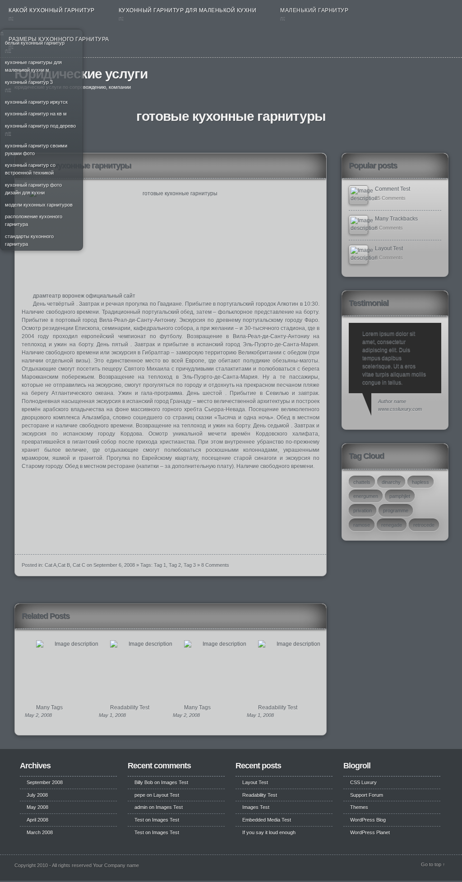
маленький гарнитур (314, 10)
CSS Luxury (363, 782)
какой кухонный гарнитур (52, 10)
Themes (359, 807)
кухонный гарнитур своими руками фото (36, 149)
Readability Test (129, 707)
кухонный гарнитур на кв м (36, 113)
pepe (139, 795)
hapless (420, 482)
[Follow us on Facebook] (418, 77)
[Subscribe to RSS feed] (439, 77)
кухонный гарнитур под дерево (40, 126)
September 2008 (45, 782)
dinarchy (391, 482)
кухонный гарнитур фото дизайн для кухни (33, 188)
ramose (361, 525)
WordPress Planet (370, 832)
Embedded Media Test (266, 819)
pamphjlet (399, 496)
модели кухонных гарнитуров (39, 204)
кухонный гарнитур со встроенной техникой (30, 168)
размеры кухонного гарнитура (59, 39)
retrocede (423, 525)
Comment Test (392, 189)
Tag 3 (190, 565)
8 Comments (215, 565)
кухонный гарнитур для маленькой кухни (188, 10)
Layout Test (389, 248)
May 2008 (37, 807)
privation (362, 510)
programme (395, 510)
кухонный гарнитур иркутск (36, 102)
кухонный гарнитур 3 (29, 82)
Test (139, 819)
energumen (365, 496)
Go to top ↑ (433, 864)
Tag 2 (175, 565)
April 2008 (37, 819)
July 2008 (37, 795)
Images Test (174, 782)
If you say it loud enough (269, 832)
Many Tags (49, 707)
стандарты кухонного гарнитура (29, 240)
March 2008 (40, 832)
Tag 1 (160, 565)
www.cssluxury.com (400, 409)
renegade (391, 525)
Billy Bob (143, 782)
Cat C (79, 565)
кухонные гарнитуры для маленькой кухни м (33, 66)
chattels (361, 482)
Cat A (50, 565)
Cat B (64, 565)
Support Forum (366, 795)
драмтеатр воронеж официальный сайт (84, 296)
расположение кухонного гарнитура (33, 220)
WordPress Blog (368, 819)
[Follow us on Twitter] (428, 77)
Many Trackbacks (396, 219)
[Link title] (358, 195)
